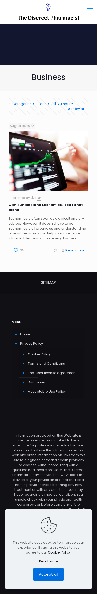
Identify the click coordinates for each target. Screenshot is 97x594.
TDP (38, 197)
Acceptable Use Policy (47, 391)
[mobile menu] (90, 10)
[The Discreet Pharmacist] (48, 12)
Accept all (48, 574)
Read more (75, 250)
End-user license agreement (52, 372)
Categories (22, 103)
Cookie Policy (39, 354)
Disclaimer (37, 382)
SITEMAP (48, 282)
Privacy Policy (31, 343)
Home (25, 334)
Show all (78, 108)
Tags (42, 103)
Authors (63, 103)
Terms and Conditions (46, 363)
